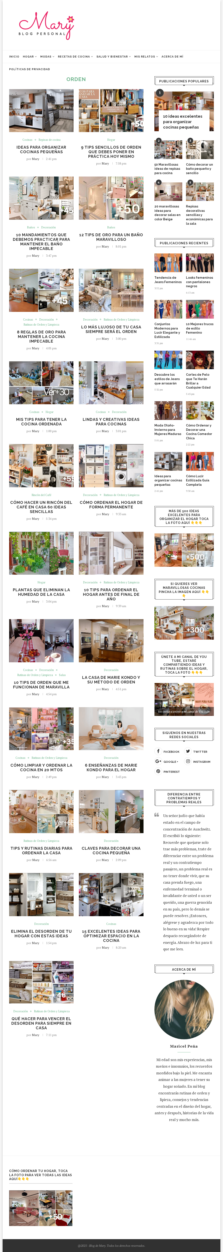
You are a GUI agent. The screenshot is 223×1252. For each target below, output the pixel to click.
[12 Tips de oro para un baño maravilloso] (111, 198)
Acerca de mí (172, 56)
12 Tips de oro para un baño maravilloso (111, 237)
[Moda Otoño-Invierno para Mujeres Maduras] (168, 410)
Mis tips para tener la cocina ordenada (41, 421)
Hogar (28, 56)
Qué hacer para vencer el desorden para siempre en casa (41, 1023)
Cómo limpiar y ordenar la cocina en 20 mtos (41, 767)
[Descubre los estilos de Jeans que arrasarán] (168, 360)
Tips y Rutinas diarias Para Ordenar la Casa (41, 850)
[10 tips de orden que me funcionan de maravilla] (41, 640)
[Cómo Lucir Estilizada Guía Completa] (200, 461)
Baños (31, 227)
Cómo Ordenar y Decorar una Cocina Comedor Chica (199, 432)
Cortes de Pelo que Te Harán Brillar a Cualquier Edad (198, 381)
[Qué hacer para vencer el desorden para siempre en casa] (41, 982)
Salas (62, 675)
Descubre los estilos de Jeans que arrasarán (167, 379)
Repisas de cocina (50, 140)
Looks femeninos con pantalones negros (199, 282)
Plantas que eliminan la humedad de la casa (41, 592)
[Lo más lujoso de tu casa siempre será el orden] (111, 290)
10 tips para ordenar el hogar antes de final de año (111, 594)
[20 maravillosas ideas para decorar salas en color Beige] (168, 191)
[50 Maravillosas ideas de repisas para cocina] (168, 149)
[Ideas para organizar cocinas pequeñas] (41, 110)
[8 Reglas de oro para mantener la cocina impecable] (41, 290)
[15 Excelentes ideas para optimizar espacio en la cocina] (111, 894)
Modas (45, 56)
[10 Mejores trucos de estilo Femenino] (200, 309)
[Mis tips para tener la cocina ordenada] (41, 382)
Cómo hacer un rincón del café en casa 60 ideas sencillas (41, 507)
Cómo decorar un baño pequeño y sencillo (199, 169)
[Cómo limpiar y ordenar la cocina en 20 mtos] (41, 728)
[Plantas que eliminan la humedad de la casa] (41, 553)
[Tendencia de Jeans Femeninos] (168, 262)
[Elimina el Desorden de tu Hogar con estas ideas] (41, 894)
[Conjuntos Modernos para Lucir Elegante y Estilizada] (168, 309)
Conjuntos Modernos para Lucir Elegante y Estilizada (167, 330)
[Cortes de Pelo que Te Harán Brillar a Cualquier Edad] (200, 360)
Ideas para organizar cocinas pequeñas (41, 149)
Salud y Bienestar (112, 56)
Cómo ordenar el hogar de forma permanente (111, 504)
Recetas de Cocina (74, 56)
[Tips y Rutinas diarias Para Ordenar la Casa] (41, 811)
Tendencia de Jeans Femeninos (168, 280)
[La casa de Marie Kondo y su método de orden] (111, 640)
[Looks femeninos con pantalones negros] (200, 262)
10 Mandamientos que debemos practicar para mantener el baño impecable (41, 242)
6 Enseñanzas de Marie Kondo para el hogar (111, 767)
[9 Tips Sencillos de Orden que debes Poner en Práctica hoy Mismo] (111, 110)
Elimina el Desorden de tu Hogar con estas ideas (41, 933)
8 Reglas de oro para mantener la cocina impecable (41, 336)
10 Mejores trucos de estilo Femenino (199, 328)
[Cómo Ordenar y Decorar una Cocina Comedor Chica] (200, 410)
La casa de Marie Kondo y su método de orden (111, 679)
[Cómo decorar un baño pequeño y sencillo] (200, 149)
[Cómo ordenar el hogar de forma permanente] (111, 465)
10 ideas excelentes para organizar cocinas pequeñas (182, 121)
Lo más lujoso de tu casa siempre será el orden (111, 329)
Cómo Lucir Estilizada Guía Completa (197, 480)
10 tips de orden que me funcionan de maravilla (41, 684)
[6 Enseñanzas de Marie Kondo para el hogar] (111, 728)
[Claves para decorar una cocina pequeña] (111, 811)
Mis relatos (144, 56)
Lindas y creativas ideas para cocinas (111, 421)
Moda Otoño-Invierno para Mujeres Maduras (167, 430)
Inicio (14, 56)
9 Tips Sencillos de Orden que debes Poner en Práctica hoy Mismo (111, 152)
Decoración (48, 227)
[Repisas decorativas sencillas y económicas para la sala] (200, 191)
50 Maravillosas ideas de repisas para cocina (167, 169)
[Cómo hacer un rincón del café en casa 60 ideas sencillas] (41, 465)
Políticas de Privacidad (29, 69)
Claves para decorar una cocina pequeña (111, 850)
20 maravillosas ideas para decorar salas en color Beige (167, 213)
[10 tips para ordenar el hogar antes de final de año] (111, 553)
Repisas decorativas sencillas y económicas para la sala (199, 215)
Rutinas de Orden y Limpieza (41, 324)
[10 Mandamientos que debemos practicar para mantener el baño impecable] (41, 198)
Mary (35, 159)
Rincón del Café (41, 495)
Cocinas (27, 140)
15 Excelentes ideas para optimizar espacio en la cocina (111, 936)
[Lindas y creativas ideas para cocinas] (111, 382)
